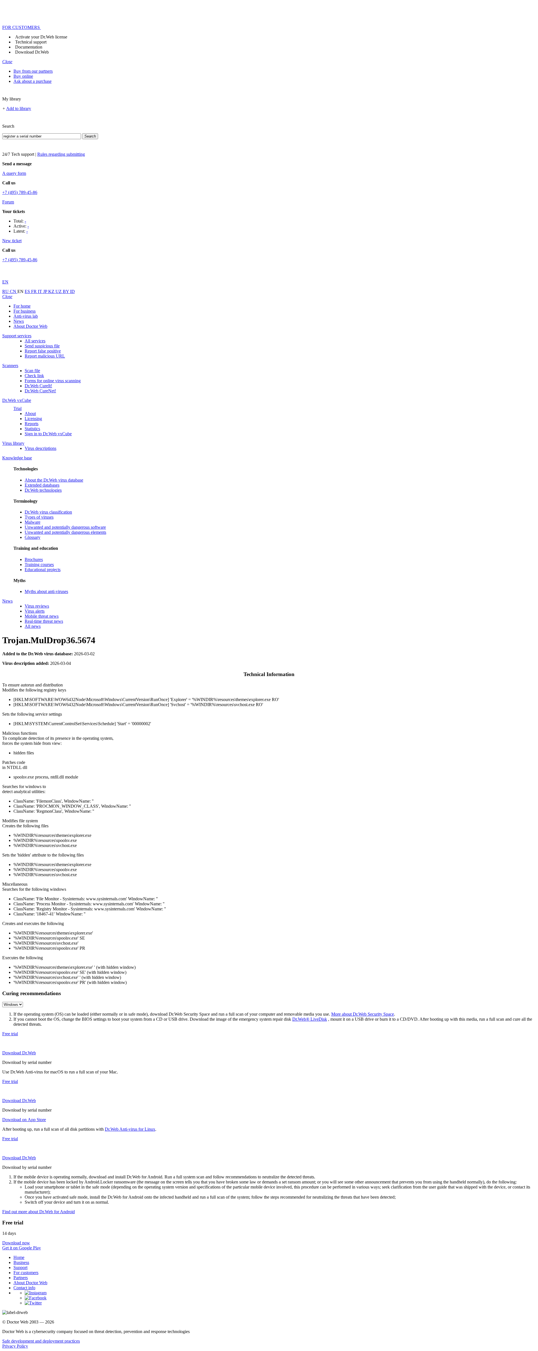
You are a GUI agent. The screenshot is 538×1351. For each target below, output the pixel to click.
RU (6, 291)
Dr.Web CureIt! (38, 385)
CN (13, 291)
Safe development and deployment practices (41, 1341)
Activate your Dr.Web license (41, 37)
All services (35, 340)
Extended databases (42, 485)
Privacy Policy (15, 1346)
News (18, 321)
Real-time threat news (44, 621)
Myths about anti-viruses (46, 591)
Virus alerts (35, 611)
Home (18, 1257)
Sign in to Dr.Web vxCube (48, 433)
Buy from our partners (33, 71)
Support (20, 1267)
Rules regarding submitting (61, 154)
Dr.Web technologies (43, 490)
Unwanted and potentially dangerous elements (65, 532)
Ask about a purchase (32, 81)
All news (33, 626)
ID (72, 291)
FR (34, 291)
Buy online (23, 76)
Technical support (31, 42)
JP (45, 291)
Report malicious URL (45, 356)
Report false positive (43, 351)
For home (22, 306)
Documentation (28, 47)
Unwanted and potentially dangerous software (65, 527)
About (30, 413)
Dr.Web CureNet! (40, 390)
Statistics (32, 428)
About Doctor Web (30, 326)
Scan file (32, 370)
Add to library (18, 108)
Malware (32, 522)
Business (21, 1262)
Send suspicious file (42, 346)
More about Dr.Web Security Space (362, 1014)
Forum (8, 202)
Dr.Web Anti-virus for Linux (130, 1129)
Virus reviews (37, 606)
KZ (51, 291)
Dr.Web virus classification (48, 512)
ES (28, 291)
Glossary (32, 537)
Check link (34, 375)
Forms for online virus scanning (53, 380)
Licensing (33, 418)
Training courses (39, 564)
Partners (20, 1277)
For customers (25, 1272)
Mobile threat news (42, 616)
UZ (59, 291)
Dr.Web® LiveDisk (309, 1019)
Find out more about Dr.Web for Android (38, 1211)
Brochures (34, 559)
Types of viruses (39, 517)
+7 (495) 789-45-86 (19, 192)
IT (40, 291)
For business (24, 311)
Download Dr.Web (32, 52)
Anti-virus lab (25, 316)
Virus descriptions (40, 448)
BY (66, 291)
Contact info (24, 1287)
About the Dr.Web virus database (54, 480)
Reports (31, 423)
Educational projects (43, 569)
